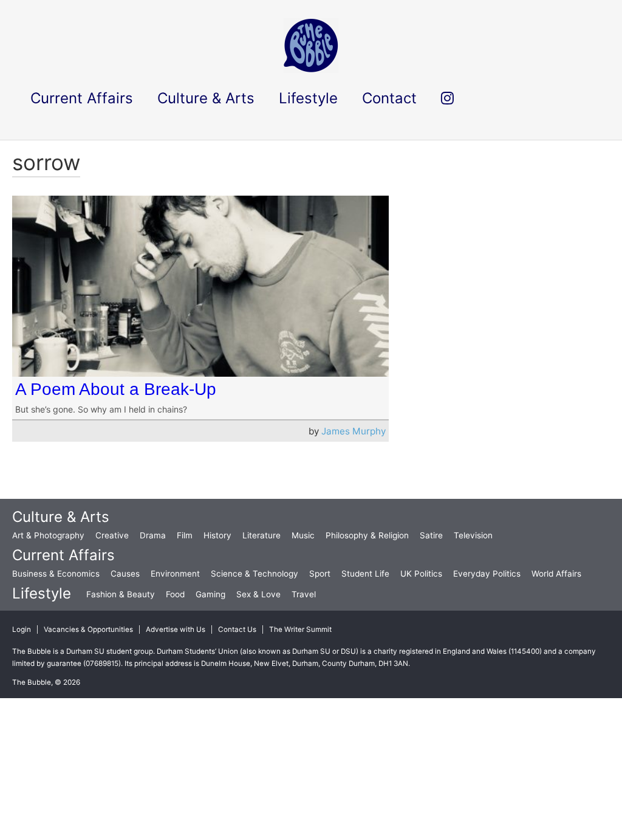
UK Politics (421, 573)
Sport (319, 573)
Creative (112, 535)
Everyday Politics (487, 573)
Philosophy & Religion (367, 535)
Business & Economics (56, 573)
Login (21, 629)
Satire (431, 535)
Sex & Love (258, 594)
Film (185, 535)
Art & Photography (48, 535)
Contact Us (237, 629)
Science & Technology (254, 573)
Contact (389, 98)
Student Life (365, 573)
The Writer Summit (300, 629)
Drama (153, 535)
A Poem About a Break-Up (115, 389)
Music (303, 535)
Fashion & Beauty (120, 594)
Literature (261, 535)
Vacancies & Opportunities (88, 629)
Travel (304, 594)
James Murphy (353, 431)
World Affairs (556, 573)
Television (473, 535)
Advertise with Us (175, 629)
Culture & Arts (60, 517)
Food (175, 594)
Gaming (210, 594)
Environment (175, 573)
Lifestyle (41, 593)
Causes (125, 573)
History (217, 535)
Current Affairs (63, 555)
